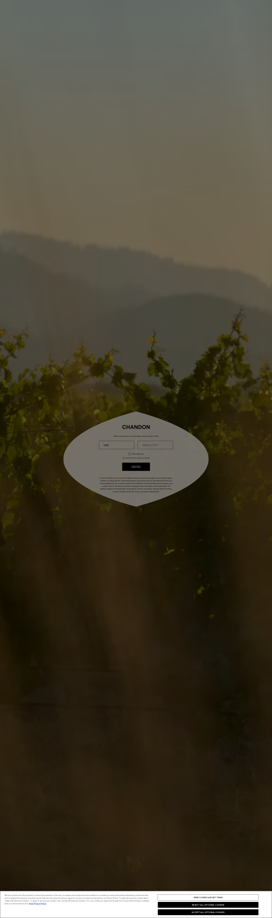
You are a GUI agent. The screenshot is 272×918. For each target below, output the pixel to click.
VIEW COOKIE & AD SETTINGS (208, 897)
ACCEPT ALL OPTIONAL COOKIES (208, 912)
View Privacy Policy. (37, 903)
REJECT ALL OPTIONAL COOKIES (208, 905)
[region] (136, 904)
